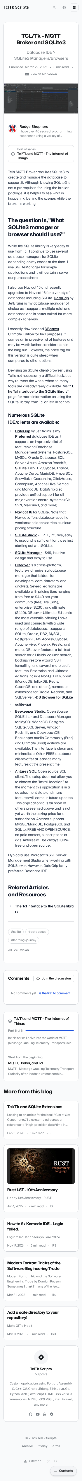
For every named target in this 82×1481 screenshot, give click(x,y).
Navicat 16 (23, 512)
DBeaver (52, 329)
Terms (55, 1446)
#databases (37, 932)
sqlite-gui (23, 704)
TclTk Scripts (16, 7)
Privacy (42, 1446)
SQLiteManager (28, 553)
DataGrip (61, 298)
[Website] (44, 1414)
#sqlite (16, 932)
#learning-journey (23, 940)
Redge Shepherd (33, 126)
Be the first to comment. (54, 993)
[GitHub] (30, 1414)
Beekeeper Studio (30, 711)
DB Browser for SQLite (54, 697)
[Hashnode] (51, 1414)
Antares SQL (25, 771)
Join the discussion (56, 978)
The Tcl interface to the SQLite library (41, 389)
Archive (27, 1446)
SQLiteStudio (26, 535)
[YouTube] (37, 1414)
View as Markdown (44, 74)
